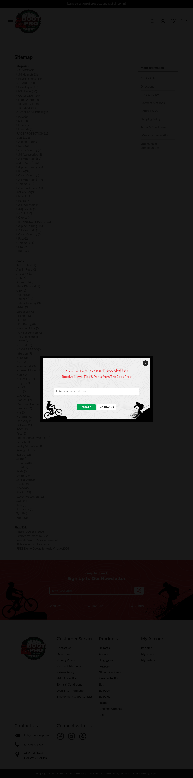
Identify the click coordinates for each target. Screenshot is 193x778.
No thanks (107, 407)
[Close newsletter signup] (145, 363)
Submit (86, 407)
